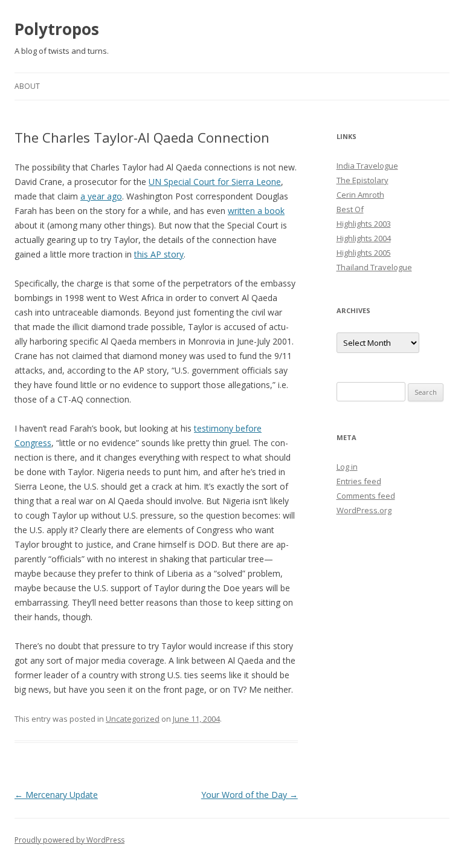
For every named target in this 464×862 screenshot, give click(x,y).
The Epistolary (362, 180)
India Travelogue (367, 165)
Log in (347, 466)
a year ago (101, 196)
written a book (256, 210)
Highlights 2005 (364, 252)
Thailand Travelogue (374, 267)
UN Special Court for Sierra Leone (215, 181)
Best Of (350, 209)
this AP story (159, 254)
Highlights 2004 (364, 238)
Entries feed (359, 481)
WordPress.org (364, 510)
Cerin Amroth (360, 194)
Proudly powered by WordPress (69, 840)
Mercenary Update (56, 794)
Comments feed (366, 495)
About (27, 86)
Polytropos (56, 29)
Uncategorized (133, 718)
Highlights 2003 (364, 223)
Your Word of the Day (249, 794)
